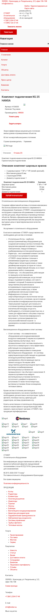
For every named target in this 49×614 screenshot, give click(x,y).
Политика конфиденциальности (16, 483)
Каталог (4, 60)
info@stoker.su (11, 607)
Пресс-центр (6, 80)
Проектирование (16, 535)
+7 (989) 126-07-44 (11, 23)
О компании (6, 55)
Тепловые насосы (15, 525)
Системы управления (16, 520)
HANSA (21, 113)
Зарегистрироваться (39, 6)
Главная (4, 50)
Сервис (13, 542)
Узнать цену (14, 116)
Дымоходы (12, 501)
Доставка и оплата (17, 558)
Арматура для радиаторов (18, 513)
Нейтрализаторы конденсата (19, 518)
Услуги (4, 65)
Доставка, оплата (8, 75)
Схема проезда (11, 586)
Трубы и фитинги (15, 523)
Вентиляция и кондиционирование (22, 511)
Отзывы (13, 567)
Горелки (11, 504)
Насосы (11, 506)
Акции (12, 555)
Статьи (13, 553)
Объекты (4, 70)
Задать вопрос (15, 124)
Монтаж (13, 540)
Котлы (10, 492)
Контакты (5, 90)
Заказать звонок (14, 27)
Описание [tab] (7, 153)
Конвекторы (13, 496)
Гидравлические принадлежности (21, 516)
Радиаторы (12, 494)
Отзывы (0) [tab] (18, 153)
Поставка (13, 537)
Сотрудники (15, 560)
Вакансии (5, 85)
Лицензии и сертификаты (20, 565)
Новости (13, 550)
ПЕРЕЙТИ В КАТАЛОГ (14, 196)
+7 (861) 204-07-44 (11, 20)
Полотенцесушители (16, 499)
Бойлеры (11, 508)
